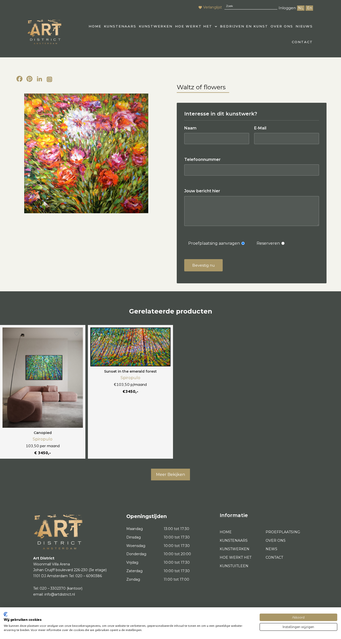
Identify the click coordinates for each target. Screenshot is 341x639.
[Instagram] (49, 79)
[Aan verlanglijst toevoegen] (76, 333)
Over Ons (282, 26)
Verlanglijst (212, 7)
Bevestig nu (203, 265)
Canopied (43, 432)
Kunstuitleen (234, 566)
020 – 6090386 (88, 576)
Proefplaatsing (283, 532)
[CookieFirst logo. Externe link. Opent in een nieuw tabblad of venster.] (5, 614)
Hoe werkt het (193, 26)
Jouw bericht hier (202, 191)
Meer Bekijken (170, 474)
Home (226, 532)
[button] (196, 26)
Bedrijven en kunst (244, 26)
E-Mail (260, 128)
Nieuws (304, 26)
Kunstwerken (155, 26)
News (271, 549)
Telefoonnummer (202, 159)
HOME (95, 26)
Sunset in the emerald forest (130, 371)
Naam (190, 128)
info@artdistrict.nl (59, 594)
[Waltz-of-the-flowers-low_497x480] (86, 153)
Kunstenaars (120, 26)
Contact (302, 42)
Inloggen (287, 7)
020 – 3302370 (53, 588)
